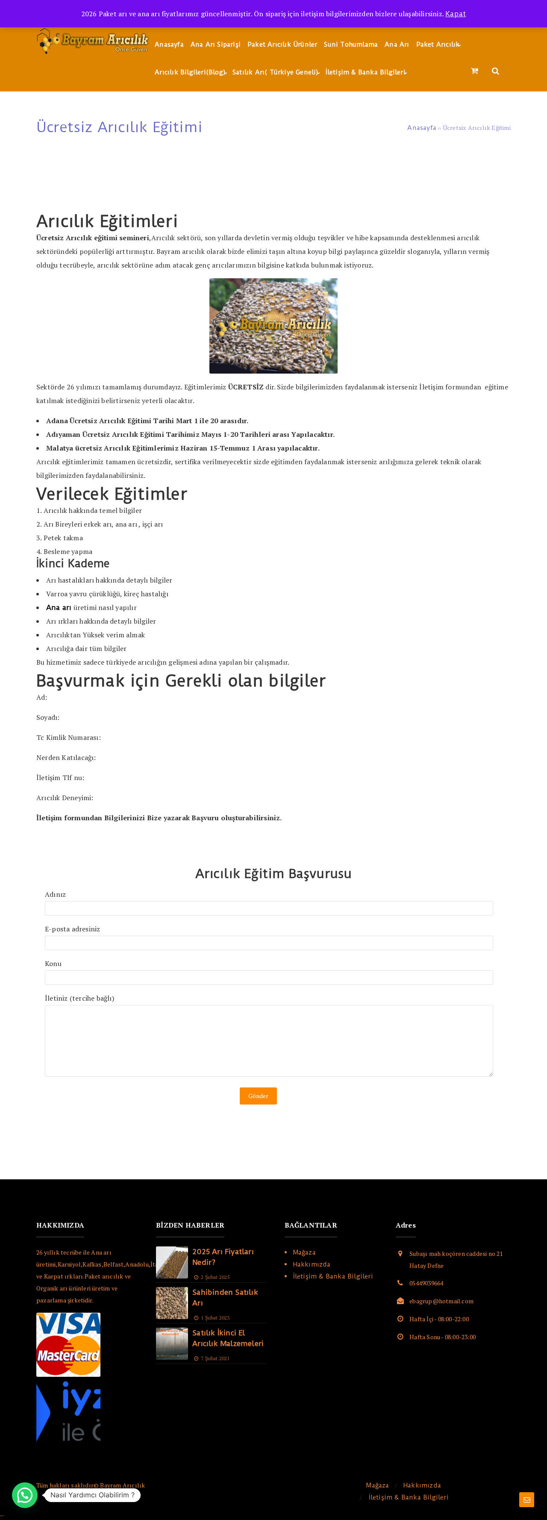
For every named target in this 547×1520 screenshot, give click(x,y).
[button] (25, 1495)
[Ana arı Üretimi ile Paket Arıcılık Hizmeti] (93, 54)
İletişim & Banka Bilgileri (333, 1276)
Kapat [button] (455, 13)
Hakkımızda (312, 1264)
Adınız (55, 894)
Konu (53, 963)
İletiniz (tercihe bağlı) (79, 998)
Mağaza (304, 1252)
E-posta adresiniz (72, 929)
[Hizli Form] (526, 1499)
